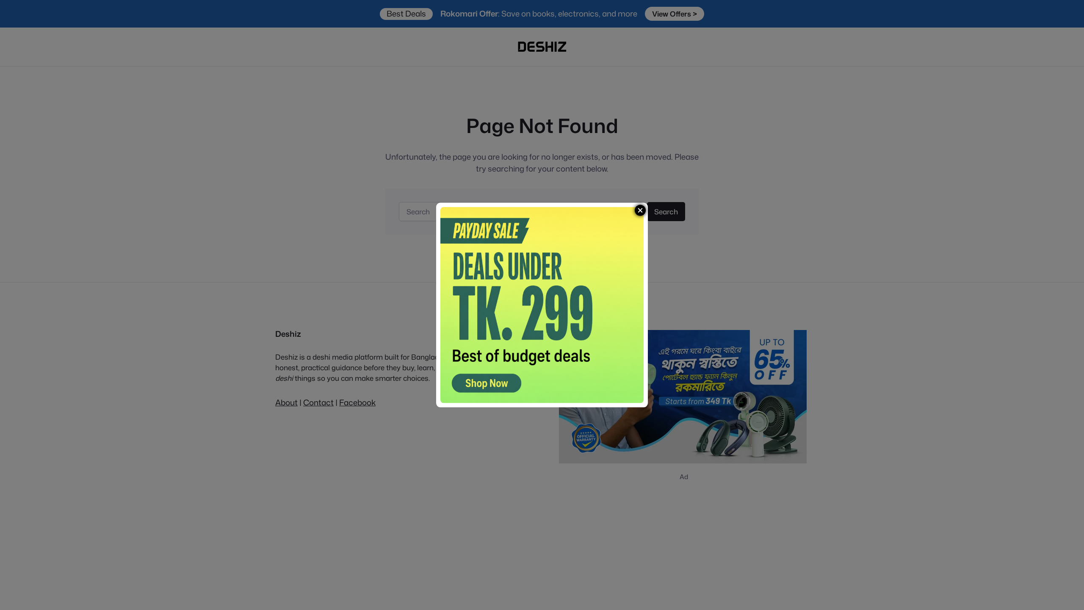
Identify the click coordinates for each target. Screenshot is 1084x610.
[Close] (640, 210)
